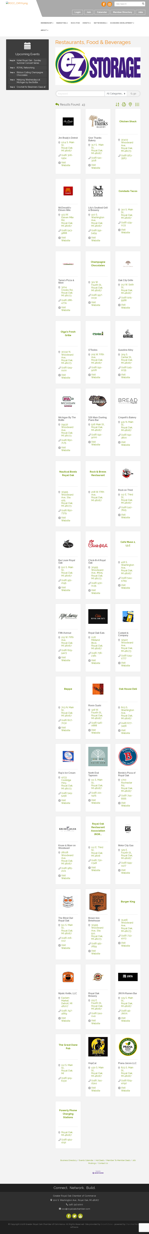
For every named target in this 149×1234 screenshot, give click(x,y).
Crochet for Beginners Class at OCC (31, 84)
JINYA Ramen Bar (127, 997)
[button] (57, 108)
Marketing (61, 23)
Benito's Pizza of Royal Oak (126, 777)
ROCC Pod (75, 23)
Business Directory (68, 1164)
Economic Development (121, 23)
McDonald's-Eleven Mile (64, 212)
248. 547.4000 (75, 1208)
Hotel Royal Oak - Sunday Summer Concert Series (29, 58)
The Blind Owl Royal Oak (65, 923)
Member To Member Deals (118, 1164)
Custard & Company (123, 638)
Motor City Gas (125, 849)
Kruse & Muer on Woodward (67, 850)
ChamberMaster (133, 1228)
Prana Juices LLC (127, 1067)
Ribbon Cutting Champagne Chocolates (30, 70)
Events (86, 23)
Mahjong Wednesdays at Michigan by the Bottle (28, 77)
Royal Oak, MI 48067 (76, 1204)
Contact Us (103, 1167)
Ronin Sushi (94, 709)
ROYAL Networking (25, 64)
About (44, 30)
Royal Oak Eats (96, 636)
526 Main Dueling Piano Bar (97, 422)
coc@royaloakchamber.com (75, 1212)
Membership (46, 23)
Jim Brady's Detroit (68, 141)
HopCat (92, 1067)
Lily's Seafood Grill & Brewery (98, 212)
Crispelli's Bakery (127, 421)
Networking (100, 23)
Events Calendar (86, 1164)
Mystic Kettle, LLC (67, 997)
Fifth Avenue (64, 636)
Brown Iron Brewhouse (94, 923)
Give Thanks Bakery (94, 142)
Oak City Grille (125, 284)
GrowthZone (106, 1228)
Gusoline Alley (125, 354)
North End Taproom (93, 777)
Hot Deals (100, 1164)
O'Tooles (92, 354)
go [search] (134, 97)
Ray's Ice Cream (66, 776)
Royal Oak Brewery (93, 998)
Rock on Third (125, 494)
